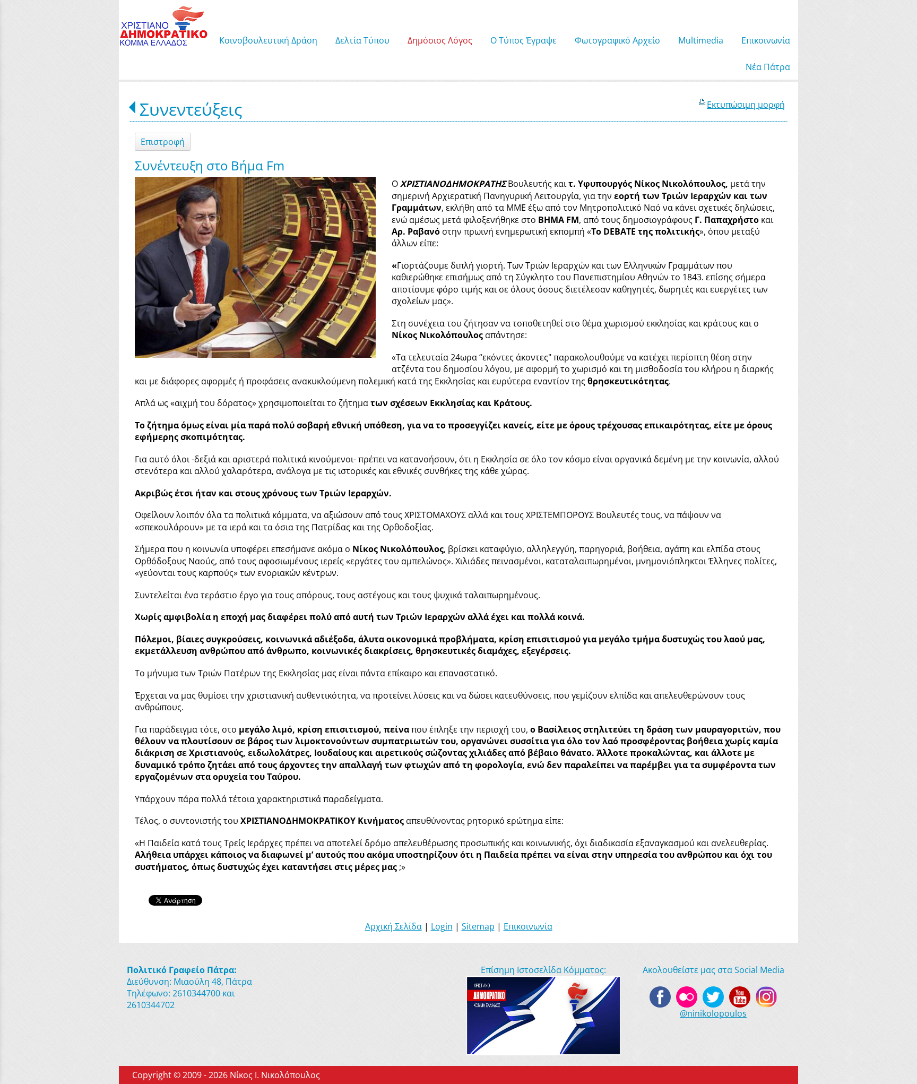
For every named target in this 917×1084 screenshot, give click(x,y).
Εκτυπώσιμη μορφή (746, 104)
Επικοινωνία (528, 926)
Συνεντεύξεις (191, 109)
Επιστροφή (163, 142)
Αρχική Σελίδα (393, 926)
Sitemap (478, 926)
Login (442, 926)
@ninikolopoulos (713, 1013)
